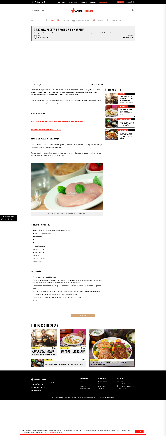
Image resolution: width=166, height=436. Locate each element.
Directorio (83, 386)
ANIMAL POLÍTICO (73, 2)
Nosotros (82, 384)
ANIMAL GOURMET (103, 2)
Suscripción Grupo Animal (124, 384)
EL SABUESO (84, 2)
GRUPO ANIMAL (61, 2)
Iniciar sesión (129, 2)
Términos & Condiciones (106, 397)
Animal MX (101, 388)
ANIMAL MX (93, 2)
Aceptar (139, 431)
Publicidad (120, 382)
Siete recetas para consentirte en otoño (46, 130)
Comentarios (83, 315)
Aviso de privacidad (85, 388)
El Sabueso (101, 386)
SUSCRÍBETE (120, 2)
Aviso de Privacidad (56, 432)
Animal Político (102, 382)
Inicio (81, 382)
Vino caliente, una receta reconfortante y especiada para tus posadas (57, 121)
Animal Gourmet (103, 384)
